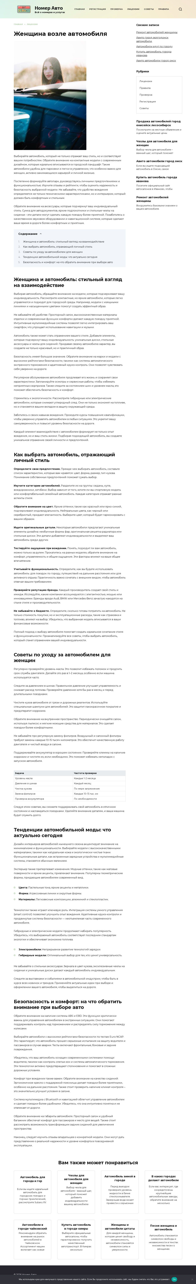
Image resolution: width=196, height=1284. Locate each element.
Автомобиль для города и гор (32, 1179)
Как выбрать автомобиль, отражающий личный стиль (57, 246)
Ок (174, 1279)
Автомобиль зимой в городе (119, 1178)
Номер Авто (49, 8)
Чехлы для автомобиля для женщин (76, 1179)
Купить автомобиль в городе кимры (76, 1226)
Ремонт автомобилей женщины (156, 32)
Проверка (116, 9)
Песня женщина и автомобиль (163, 1227)
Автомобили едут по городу (154, 46)
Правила (163, 9)
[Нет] (192, 1279)
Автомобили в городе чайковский (32, 1226)
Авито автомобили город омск (156, 60)
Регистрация (97, 9)
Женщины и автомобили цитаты (120, 1226)
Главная (79, 9)
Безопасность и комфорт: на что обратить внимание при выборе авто (68, 262)
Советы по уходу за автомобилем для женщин (53, 251)
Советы (149, 9)
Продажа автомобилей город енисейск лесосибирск (158, 123)
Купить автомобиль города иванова (156, 179)
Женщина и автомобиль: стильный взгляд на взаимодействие (63, 241)
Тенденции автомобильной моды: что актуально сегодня (60, 257)
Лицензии (133, 9)
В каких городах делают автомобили (163, 1178)
